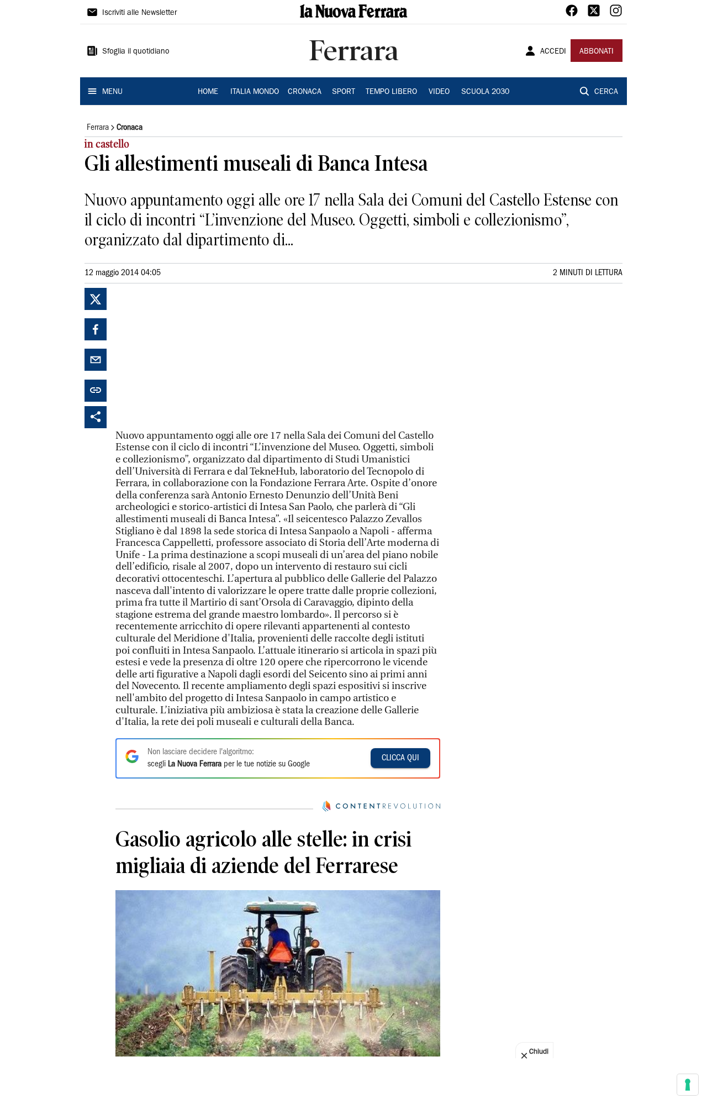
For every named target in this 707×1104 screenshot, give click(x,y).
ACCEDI (553, 52)
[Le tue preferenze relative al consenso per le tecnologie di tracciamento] (687, 1084)
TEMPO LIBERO (391, 92)
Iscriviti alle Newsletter (139, 13)
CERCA (606, 92)
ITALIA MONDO (254, 92)
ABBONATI (596, 52)
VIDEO (439, 92)
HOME (208, 92)
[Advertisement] (198, 357)
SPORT (343, 92)
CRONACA (304, 92)
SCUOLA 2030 (485, 92)
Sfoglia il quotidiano (136, 52)
